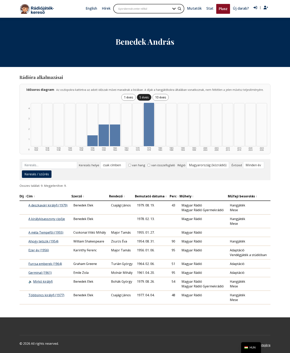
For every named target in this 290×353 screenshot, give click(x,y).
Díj (23, 196)
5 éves (144, 97)
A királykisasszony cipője (46, 219)
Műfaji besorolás (242, 196)
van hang (138, 165)
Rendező (117, 196)
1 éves (128, 97)
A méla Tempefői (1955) (45, 232)
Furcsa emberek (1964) (45, 264)
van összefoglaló (163, 165)
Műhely (187, 196)
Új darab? (241, 8)
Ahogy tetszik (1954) (43, 241)
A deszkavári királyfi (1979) (47, 205)
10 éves (160, 97)
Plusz (223, 9)
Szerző (77, 196)
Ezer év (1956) (38, 250)
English (91, 8)
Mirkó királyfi (43, 281)
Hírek (106, 8)
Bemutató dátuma (151, 196)
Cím (30, 196)
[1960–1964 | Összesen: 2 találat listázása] (115, 135)
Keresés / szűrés (36, 174)
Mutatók (194, 8)
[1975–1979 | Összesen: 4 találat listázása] (149, 124)
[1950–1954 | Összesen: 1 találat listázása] (92, 140)
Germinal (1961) (40, 272)
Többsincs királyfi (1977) (46, 295)
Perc (174, 196)
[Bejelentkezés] (255, 7)
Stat (209, 8)
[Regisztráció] (266, 7)
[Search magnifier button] (179, 8)
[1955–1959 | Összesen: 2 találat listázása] (104, 135)
